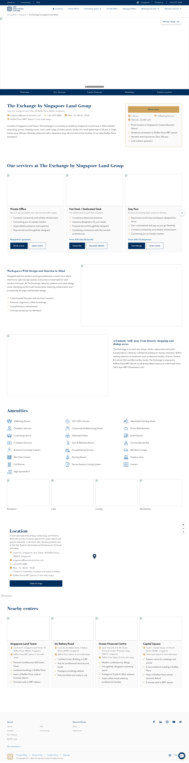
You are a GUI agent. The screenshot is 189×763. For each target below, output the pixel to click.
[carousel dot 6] (95, 87)
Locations (59, 8)
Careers (10, 730)
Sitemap (66, 755)
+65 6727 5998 (175, 2)
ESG (38, 2)
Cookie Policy (52, 755)
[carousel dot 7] (97, 87)
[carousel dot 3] (90, 87)
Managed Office (129, 8)
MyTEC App (12, 739)
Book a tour (153, 109)
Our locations (11, 15)
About (9, 726)
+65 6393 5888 (54, 115)
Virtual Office (73, 8)
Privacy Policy (21, 755)
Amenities (129, 92)
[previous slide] (10, 53)
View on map (36, 583)
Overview (24, 92)
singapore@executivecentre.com (25, 115)
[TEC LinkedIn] (160, 721)
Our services (13, 746)
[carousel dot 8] (99, 87)
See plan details (96, 246)
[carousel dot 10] (102, 87)
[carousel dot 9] (101, 87)
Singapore (22, 15)
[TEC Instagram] (167, 721)
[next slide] (178, 53)
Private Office (112, 8)
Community (25, 2)
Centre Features (94, 92)
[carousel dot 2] (88, 87)
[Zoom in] (183, 525)
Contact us (159, 2)
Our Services (60, 92)
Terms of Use (37, 755)
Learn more (37, 246)
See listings (136, 246)
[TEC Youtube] (173, 721)
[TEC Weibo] (180, 721)
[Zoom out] (183, 528)
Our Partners (12, 734)
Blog (75, 726)
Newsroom (77, 730)
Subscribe (77, 246)
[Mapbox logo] (6, 595)
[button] (94, 556)
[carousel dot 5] (93, 87)
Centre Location (164, 92)
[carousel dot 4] (92, 87)
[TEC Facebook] (153, 721)
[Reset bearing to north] (183, 532)
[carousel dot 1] (86, 87)
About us (11, 2)
